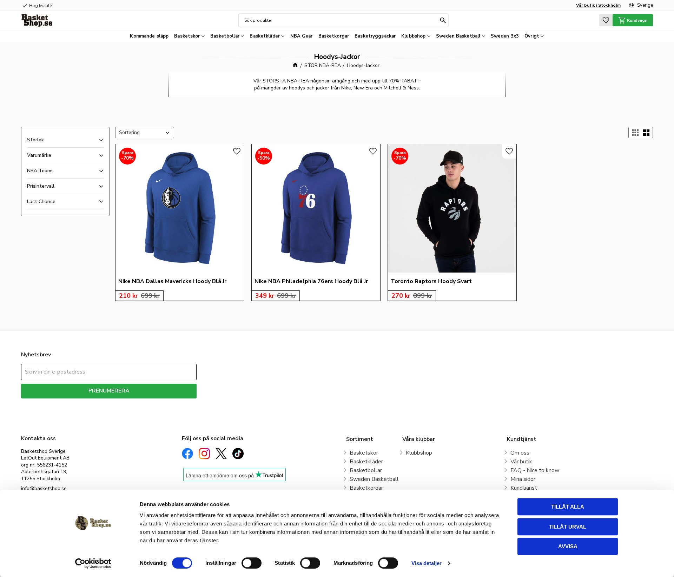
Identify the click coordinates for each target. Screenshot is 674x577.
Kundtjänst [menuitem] (523, 488)
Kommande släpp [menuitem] (149, 36)
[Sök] (443, 20)
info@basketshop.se (44, 488)
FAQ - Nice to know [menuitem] (534, 470)
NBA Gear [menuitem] (301, 36)
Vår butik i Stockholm (598, 5)
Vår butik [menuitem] (521, 461)
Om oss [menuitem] (519, 453)
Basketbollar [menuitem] (224, 36)
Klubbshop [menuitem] (413, 36)
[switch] (252, 563)
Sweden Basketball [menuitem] (458, 36)
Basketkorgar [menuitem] (333, 36)
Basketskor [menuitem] (187, 36)
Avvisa (567, 546)
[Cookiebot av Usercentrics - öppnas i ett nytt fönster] (93, 563)
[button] (606, 20)
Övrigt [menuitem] (531, 36)
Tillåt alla (567, 507)
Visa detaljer (426, 563)
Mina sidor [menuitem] (522, 479)
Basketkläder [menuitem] (265, 36)
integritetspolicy (133, 403)
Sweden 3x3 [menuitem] (505, 36)
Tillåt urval (567, 527)
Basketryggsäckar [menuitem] (375, 36)
